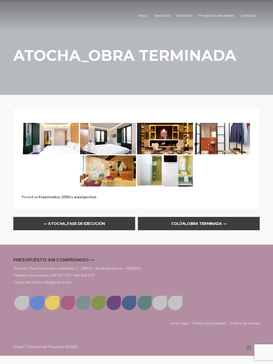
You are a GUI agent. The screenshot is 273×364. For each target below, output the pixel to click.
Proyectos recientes (216, 16)
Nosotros (184, 16)
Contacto (248, 16)
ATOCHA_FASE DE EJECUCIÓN (74, 223)
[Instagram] (249, 346)
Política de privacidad (209, 323)
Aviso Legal (179, 323)
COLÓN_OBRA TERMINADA (199, 223)
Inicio (143, 16)
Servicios (162, 16)
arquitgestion (85, 197)
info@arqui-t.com (57, 282)
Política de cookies (245, 323)
